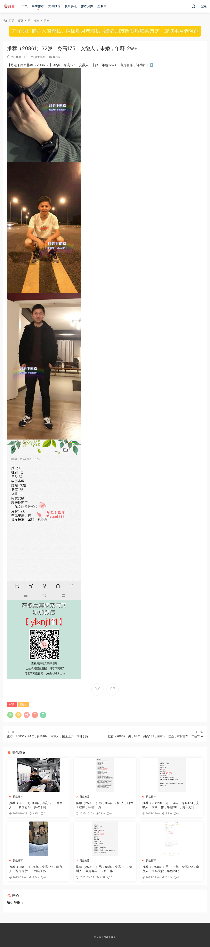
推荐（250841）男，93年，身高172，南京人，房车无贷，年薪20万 (170, 869)
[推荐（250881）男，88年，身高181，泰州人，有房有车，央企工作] (105, 839)
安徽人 (23, 704)
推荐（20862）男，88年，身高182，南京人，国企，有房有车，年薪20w (155, 736)
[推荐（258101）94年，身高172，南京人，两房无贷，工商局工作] (38, 839)
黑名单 (102, 6)
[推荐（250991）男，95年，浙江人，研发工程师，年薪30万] (105, 775)
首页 (25, 6)
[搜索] (193, 6)
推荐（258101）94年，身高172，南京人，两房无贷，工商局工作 (35, 869)
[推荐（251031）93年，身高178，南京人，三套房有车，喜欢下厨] (38, 775)
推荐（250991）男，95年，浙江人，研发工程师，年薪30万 (104, 805)
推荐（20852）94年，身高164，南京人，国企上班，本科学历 (47, 736)
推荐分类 (87, 6)
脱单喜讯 (71, 6)
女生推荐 (54, 6)
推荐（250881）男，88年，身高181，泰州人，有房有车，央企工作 (104, 869)
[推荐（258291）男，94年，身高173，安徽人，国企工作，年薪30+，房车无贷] (171, 775)
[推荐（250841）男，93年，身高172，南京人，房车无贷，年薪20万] (171, 839)
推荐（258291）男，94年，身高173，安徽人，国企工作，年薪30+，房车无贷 (170, 805)
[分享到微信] (10, 715)
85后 (12, 704)
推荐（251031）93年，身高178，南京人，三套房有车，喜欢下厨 (36, 805)
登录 (17, 903)
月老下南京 (9, 6)
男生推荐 (38, 6)
